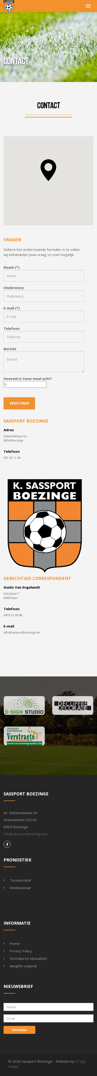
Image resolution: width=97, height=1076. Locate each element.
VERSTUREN (19, 403)
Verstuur (19, 1030)
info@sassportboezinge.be (22, 632)
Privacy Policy (21, 951)
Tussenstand (20, 880)
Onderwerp (14, 287)
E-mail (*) (12, 308)
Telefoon (12, 328)
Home (15, 943)
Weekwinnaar (20, 887)
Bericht (10, 348)
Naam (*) (12, 267)
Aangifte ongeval (23, 966)
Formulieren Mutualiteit (28, 958)
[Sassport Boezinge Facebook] (7, 844)
